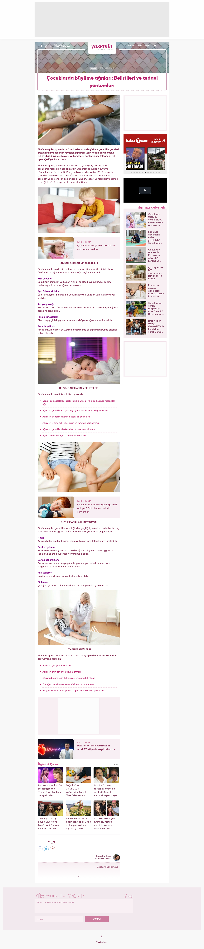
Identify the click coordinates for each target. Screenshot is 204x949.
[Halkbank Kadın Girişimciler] (61, 46)
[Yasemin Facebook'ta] (41, 46)
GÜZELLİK (131, 46)
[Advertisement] (79, 715)
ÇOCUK (93, 68)
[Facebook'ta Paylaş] (40, 848)
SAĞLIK (140, 46)
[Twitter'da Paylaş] (46, 848)
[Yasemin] (102, 48)
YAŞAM (147, 46)
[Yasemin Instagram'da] (46, 46)
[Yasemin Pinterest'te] (50, 46)
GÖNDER (97, 919)
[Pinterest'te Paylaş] (52, 848)
